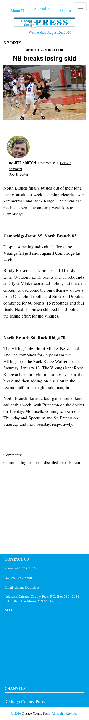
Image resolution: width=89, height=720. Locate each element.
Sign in (65, 10)
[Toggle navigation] (80, 6)
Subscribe (42, 8)
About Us (17, 10)
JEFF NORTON (25, 163)
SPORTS (12, 43)
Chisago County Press (25, 701)
